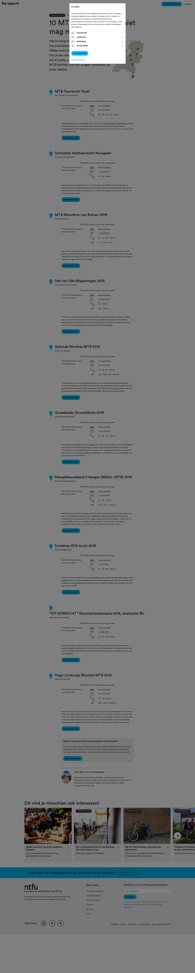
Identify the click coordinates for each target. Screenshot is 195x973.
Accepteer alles (79, 53)
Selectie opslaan (78, 60)
